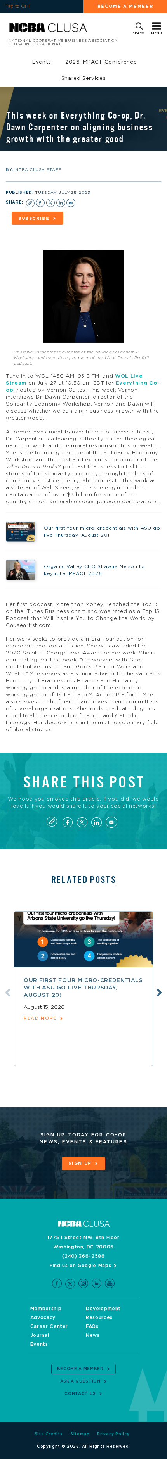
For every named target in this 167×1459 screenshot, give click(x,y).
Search (139, 33)
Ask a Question (80, 1381)
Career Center (49, 1326)
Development (103, 1308)
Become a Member (125, 6)
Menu (156, 33)
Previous (8, 992)
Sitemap (80, 1434)
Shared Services (83, 78)
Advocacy (43, 1317)
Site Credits (49, 1434)
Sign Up (80, 1163)
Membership (46, 1308)
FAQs (92, 1326)
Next (159, 992)
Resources (99, 1317)
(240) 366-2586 (83, 1256)
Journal (39, 1335)
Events (41, 62)
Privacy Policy (113, 1434)
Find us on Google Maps (80, 1265)
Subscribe (34, 218)
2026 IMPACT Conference (101, 62)
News (93, 1335)
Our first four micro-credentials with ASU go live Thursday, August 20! (83, 988)
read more (40, 1018)
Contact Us (80, 1394)
